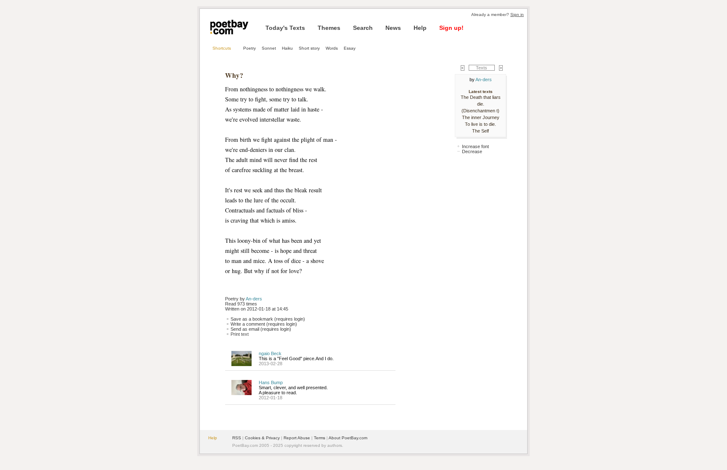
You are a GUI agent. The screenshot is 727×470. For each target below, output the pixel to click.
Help (420, 27)
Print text (240, 334)
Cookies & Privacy (262, 437)
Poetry (249, 48)
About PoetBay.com (348, 437)
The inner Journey (480, 117)
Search (363, 27)
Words (332, 48)
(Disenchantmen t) (480, 110)
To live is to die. (480, 124)
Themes (329, 27)
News (393, 27)
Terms (319, 437)
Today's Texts (285, 27)
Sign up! (451, 27)
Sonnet (269, 48)
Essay (350, 48)
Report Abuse (297, 437)
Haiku (287, 48)
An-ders (254, 298)
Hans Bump (271, 382)
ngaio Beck (270, 353)
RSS (236, 437)
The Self (480, 130)
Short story (309, 48)
